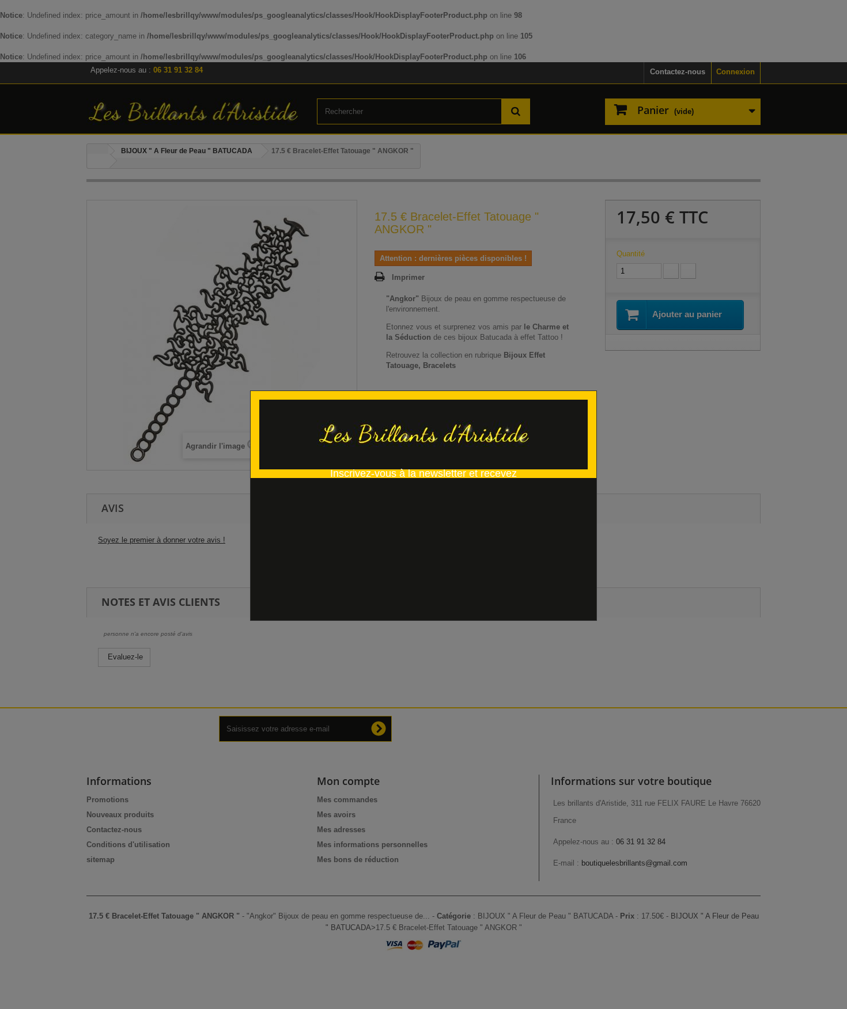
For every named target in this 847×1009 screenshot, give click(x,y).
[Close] (592, 384)
